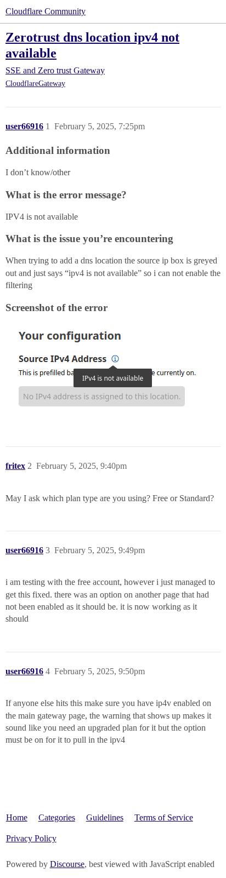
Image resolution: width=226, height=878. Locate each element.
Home (16, 817)
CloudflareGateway (35, 83)
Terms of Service (163, 817)
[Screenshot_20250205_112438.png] (102, 370)
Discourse (67, 864)
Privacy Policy (31, 838)
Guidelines (104, 817)
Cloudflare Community (45, 11)
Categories (56, 817)
